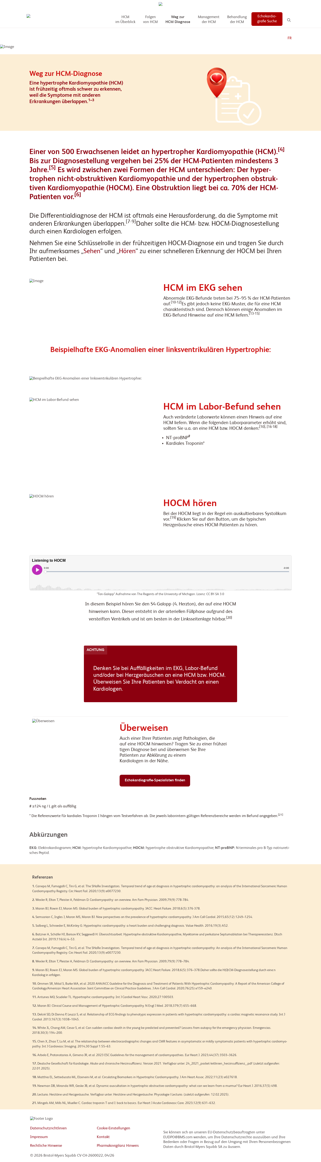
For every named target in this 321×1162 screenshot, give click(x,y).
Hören (127, 251)
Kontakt (103, 1137)
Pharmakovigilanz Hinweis (118, 1146)
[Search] (288, 20)
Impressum (39, 1137)
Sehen (91, 251)
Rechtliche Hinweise (46, 1146)
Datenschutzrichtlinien (48, 1128)
